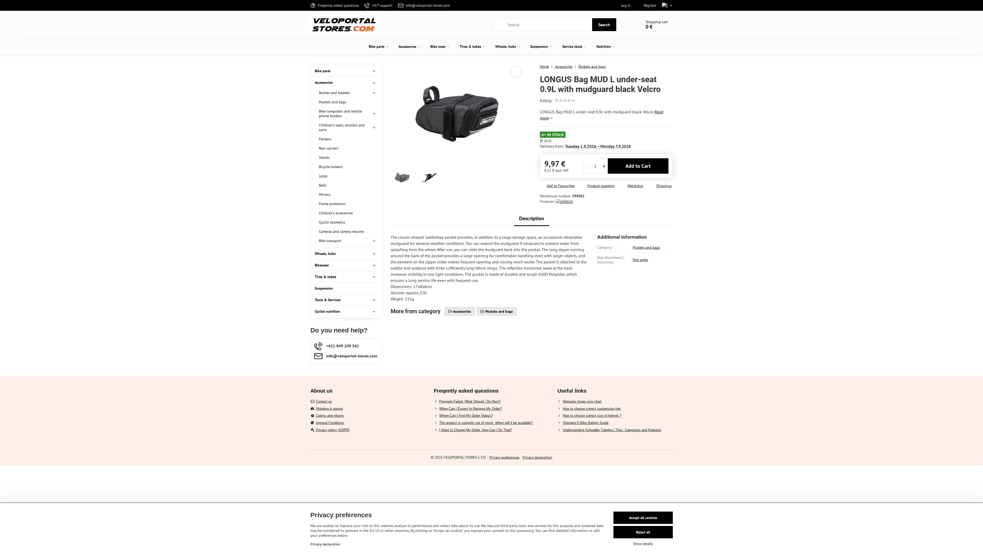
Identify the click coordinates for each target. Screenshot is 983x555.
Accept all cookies (643, 517)
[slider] (565, 100)
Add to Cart (638, 166)
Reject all (643, 532)
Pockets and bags (646, 247)
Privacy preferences (504, 457)
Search (604, 24)
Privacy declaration (537, 457)
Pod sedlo (640, 259)
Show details (643, 543)
